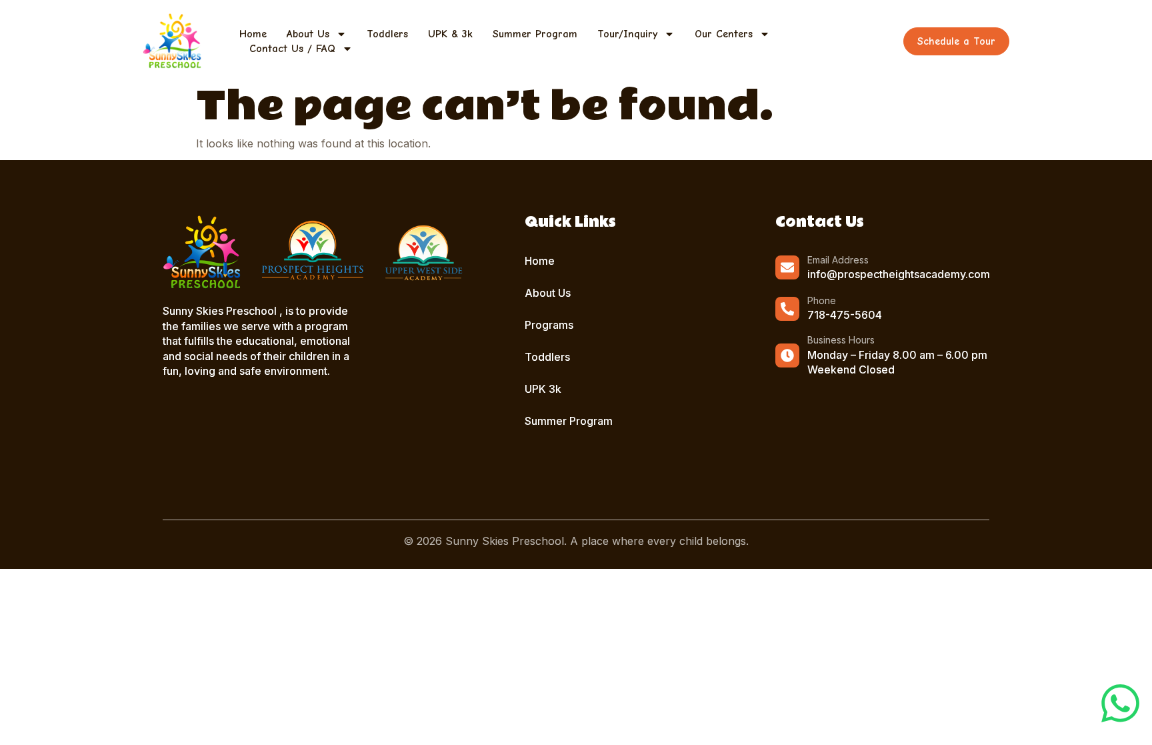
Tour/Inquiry (627, 34)
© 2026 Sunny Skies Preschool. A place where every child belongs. (576, 541)
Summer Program (535, 34)
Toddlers (387, 34)
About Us (308, 34)
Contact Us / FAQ (292, 49)
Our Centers (724, 34)
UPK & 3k (450, 34)
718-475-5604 (844, 314)
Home (253, 34)
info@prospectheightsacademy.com (898, 274)
